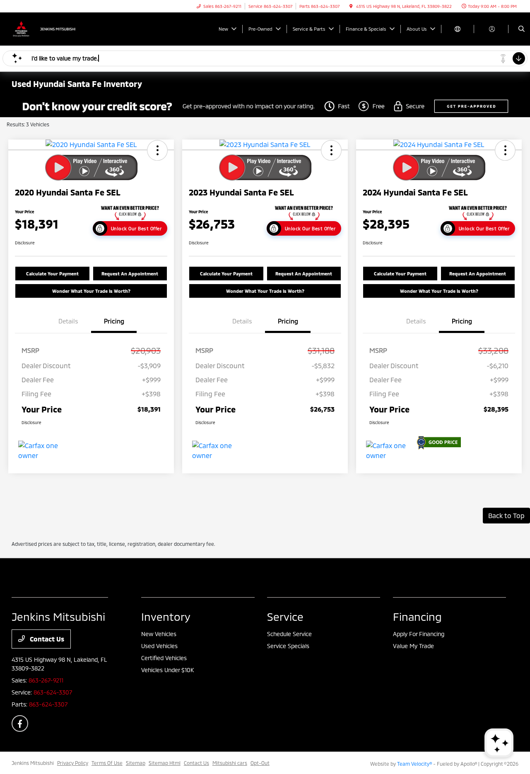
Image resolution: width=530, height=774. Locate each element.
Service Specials (288, 645)
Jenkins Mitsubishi (33, 763)
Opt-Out (260, 763)
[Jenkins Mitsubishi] (49, 28)
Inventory (165, 616)
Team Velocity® (414, 764)
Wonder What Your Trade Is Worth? (91, 291)
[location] (351, 6)
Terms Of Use (107, 763)
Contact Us (46, 639)
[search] (521, 29)
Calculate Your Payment (52, 273)
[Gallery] (265, 106)
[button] (157, 150)
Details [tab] (68, 321)
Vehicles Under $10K (167, 669)
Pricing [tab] (114, 321)
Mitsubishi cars (229, 763)
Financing (417, 616)
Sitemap (135, 763)
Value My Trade (413, 645)
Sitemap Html (165, 763)
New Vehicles (158, 633)
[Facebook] (20, 723)
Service (285, 616)
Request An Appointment (129, 273)
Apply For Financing (418, 633)
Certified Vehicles (164, 657)
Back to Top (506, 515)
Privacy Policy (72, 763)
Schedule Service (289, 633)
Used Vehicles (159, 645)
